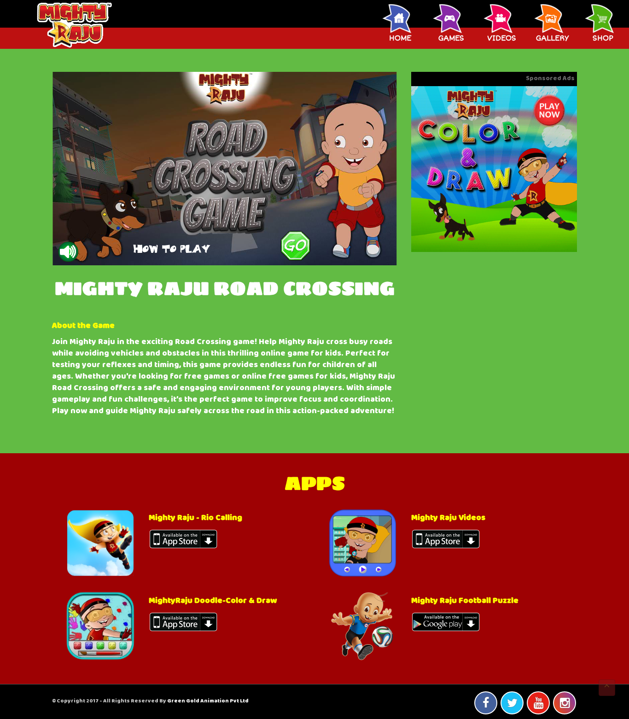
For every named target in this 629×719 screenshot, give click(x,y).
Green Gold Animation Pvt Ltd (208, 701)
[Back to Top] (607, 687)
